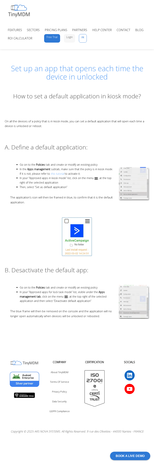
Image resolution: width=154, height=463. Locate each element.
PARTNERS (79, 30)
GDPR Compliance (59, 411)
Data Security (59, 401)
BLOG (139, 30)
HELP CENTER (102, 30)
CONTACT (123, 30)
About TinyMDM (59, 372)
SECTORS (33, 30)
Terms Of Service (59, 381)
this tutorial (57, 173)
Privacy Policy (59, 391)
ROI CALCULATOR (20, 38)
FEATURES (15, 30)
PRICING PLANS (56, 30)
